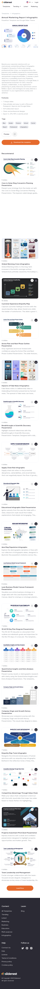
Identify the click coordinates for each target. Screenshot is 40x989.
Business (5, 925)
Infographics (16, 13)
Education (5, 928)
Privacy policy (7, 962)
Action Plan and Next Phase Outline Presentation (16, 345)
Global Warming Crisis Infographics (16, 264)
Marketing (34, 6)
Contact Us (6, 948)
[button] (4, 33)
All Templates (7, 911)
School (26, 123)
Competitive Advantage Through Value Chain (20, 793)
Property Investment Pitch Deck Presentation (19, 833)
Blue (4, 123)
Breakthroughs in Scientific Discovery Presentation (16, 427)
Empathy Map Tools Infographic (14, 753)
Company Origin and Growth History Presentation (16, 712)
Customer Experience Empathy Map (16, 304)
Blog (22, 911)
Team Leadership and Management (16, 873)
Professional (13, 127)
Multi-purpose (7, 932)
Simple (11, 123)
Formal (33, 123)
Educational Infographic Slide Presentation (19, 507)
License (4, 955)
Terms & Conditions (9, 958)
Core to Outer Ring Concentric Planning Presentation (17, 184)
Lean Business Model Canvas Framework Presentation (18, 588)
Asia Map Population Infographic (14, 547)
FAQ (3, 951)
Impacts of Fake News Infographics (15, 386)
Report (5, 127)
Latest (26, 6)
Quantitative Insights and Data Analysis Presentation (17, 670)
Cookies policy (7, 965)
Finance (18, 123)
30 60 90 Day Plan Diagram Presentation (18, 629)
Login (36, 2)
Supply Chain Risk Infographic (13, 468)
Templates (6, 6)
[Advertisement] (20, 71)
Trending (16, 6)
